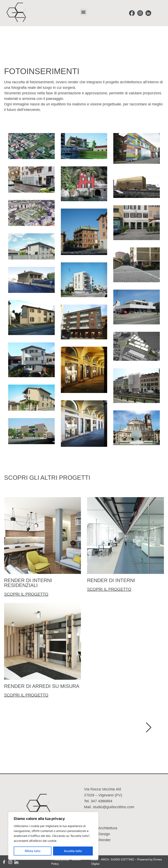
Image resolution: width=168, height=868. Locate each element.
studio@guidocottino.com (113, 807)
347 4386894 (101, 801)
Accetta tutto (73, 851)
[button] (83, 12)
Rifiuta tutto (32, 851)
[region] (53, 836)
